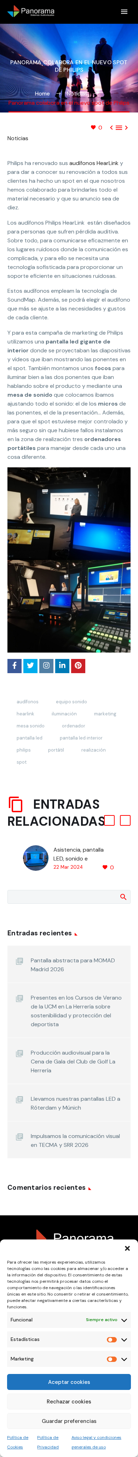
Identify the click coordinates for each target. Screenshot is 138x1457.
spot (22, 762)
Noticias (17, 138)
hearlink (25, 714)
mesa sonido (31, 726)
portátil (56, 750)
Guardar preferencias (69, 1421)
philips (24, 750)
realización (93, 750)
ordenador (73, 726)
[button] (127, 1248)
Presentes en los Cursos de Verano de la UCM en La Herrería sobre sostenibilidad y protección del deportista (76, 1011)
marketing (105, 714)
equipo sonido (71, 702)
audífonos (28, 702)
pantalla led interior (81, 738)
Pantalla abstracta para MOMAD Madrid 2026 (73, 965)
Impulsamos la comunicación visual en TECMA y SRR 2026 (75, 1140)
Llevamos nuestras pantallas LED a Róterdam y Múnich (75, 1103)
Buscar (123, 896)
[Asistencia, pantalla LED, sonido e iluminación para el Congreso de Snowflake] (38, 858)
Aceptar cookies (69, 1382)
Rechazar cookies (69, 1401)
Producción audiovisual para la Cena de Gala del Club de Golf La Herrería (73, 1061)
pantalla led (29, 738)
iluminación (64, 714)
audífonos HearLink (94, 163)
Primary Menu (124, 11)
